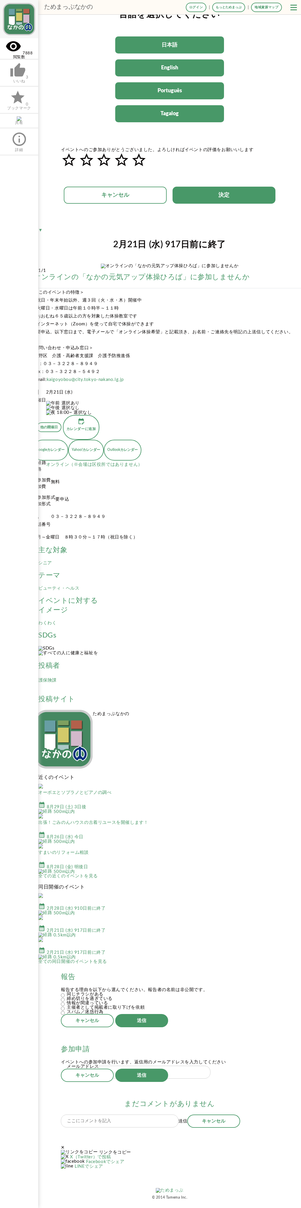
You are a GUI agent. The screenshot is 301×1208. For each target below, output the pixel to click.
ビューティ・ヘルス (58, 588)
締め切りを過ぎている (90, 998)
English (169, 68)
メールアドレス (83, 1066)
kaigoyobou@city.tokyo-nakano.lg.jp (85, 379)
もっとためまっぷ (229, 7)
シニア (45, 563)
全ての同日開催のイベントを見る (72, 961)
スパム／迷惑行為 (85, 1012)
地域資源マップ (266, 7)
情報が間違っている (87, 1003)
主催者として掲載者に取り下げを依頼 (106, 1007)
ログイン (196, 7)
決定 (224, 195)
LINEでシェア (89, 1166)
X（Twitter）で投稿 (90, 1157)
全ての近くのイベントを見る (68, 876)
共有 (19, 123)
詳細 (19, 141)
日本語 (170, 45)
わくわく (47, 623)
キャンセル (115, 195)
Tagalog (169, 113)
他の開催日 (49, 427)
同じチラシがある (85, 994)
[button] (293, 7)
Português (170, 90)
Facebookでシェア (105, 1162)
